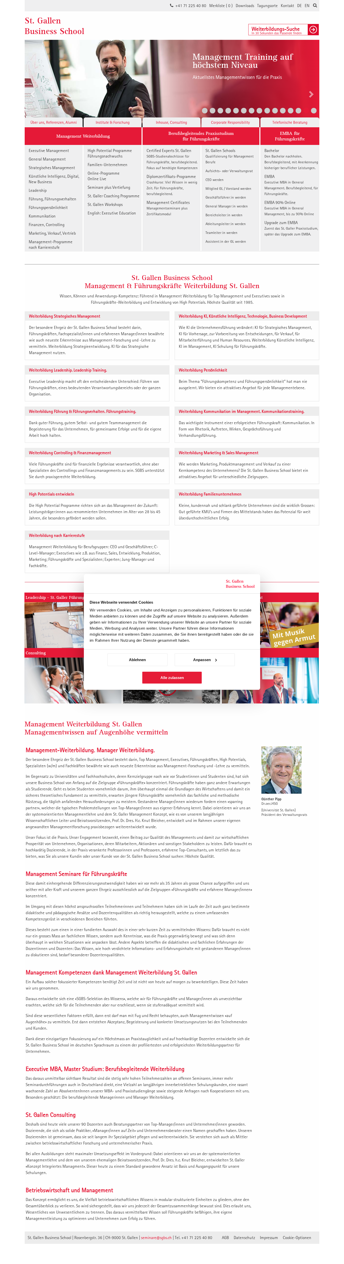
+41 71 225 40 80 (190, 5)
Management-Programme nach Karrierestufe (51, 244)
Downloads (245, 5)
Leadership (38, 190)
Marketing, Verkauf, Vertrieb (52, 233)
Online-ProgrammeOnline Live (104, 176)
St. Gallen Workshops (105, 204)
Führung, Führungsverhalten (52, 198)
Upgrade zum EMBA (291, 228)
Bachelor (291, 159)
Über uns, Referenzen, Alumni (53, 122)
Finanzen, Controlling (46, 224)
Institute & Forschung (113, 122)
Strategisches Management (52, 167)
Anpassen (202, 660)
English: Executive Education (112, 212)
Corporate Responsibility (230, 122)
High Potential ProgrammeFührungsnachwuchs (110, 153)
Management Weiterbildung (83, 136)
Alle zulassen (172, 677)
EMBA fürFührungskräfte (290, 136)
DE (299, 5)
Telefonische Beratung (289, 122)
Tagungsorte (267, 5)
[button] (32, 77)
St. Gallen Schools (229, 156)
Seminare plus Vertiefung (109, 187)
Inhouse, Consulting (171, 122)
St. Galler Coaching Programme (114, 195)
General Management (47, 159)
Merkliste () (221, 5)
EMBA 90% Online (289, 208)
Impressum (269, 1237)
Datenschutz (244, 1237)
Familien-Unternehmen (107, 164)
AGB (225, 1237)
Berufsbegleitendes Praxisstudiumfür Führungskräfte (201, 136)
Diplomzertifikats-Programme (172, 185)
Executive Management (49, 150)
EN (307, 5)
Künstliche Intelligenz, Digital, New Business (54, 179)
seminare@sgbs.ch (156, 1237)
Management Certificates (168, 208)
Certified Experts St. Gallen (172, 159)
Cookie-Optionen (297, 1237)
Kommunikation (42, 216)
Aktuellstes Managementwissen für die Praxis (237, 77)
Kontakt (287, 5)
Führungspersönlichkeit (48, 207)
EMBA (291, 185)
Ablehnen (137, 660)
